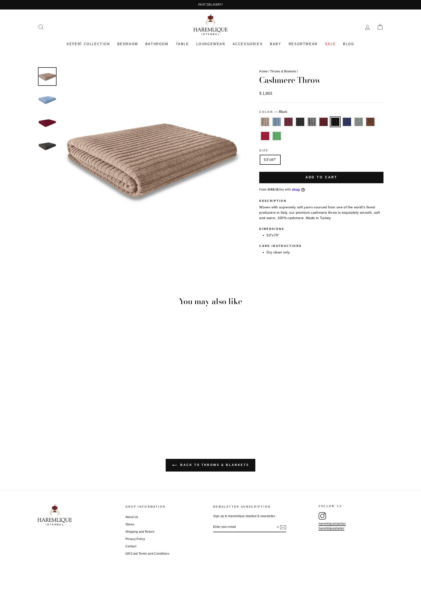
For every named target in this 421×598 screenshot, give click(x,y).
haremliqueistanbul (332, 523)
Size (263, 150)
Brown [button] (370, 122)
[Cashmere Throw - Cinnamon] (75, 417)
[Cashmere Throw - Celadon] (95, 417)
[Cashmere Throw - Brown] (101, 417)
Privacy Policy (135, 539)
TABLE (182, 44)
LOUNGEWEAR (210, 44)
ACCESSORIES (248, 44)
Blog (348, 44)
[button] (41, 27)
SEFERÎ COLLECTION (88, 44)
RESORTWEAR (303, 44)
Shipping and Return (140, 531)
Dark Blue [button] (347, 122)
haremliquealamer (331, 528)
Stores (129, 524)
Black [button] (335, 122)
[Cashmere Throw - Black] (82, 417)
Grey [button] (312, 122)
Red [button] (265, 136)
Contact (130, 546)
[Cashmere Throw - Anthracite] (62, 417)
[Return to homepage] (79, 515)
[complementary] (210, 4)
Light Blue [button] (277, 122)
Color (273, 112)
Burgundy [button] (288, 122)
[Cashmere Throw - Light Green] (115, 417)
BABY (275, 44)
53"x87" (270, 160)
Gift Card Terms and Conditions (147, 553)
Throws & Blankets (283, 71)
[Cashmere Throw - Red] (108, 417)
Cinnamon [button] (323, 122)
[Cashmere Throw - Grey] (69, 417)
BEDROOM (127, 44)
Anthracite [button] (300, 122)
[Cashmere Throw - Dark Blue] (88, 417)
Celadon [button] (359, 122)
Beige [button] (265, 122)
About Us (131, 517)
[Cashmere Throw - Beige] (42, 417)
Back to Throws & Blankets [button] (214, 465)
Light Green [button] (277, 136)
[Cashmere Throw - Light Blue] (49, 417)
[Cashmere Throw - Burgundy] (55, 417)
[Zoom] (152, 158)
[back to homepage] (210, 24)
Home (263, 71)
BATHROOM (157, 44)
